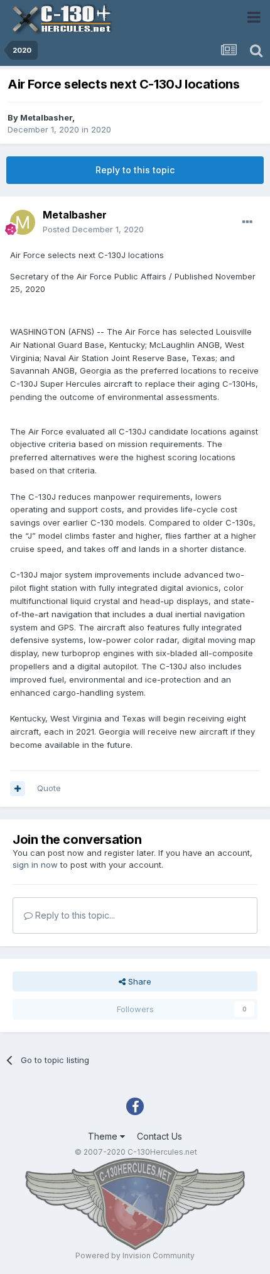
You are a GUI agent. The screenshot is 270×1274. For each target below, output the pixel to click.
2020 (101, 129)
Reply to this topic (135, 170)
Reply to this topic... (74, 915)
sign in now (35, 865)
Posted (93, 229)
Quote (49, 788)
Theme (104, 1136)
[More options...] (247, 222)
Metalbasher (46, 117)
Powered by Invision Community (135, 1255)
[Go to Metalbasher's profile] (22, 222)
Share (138, 981)
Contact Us (159, 1136)
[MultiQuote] (17, 788)
